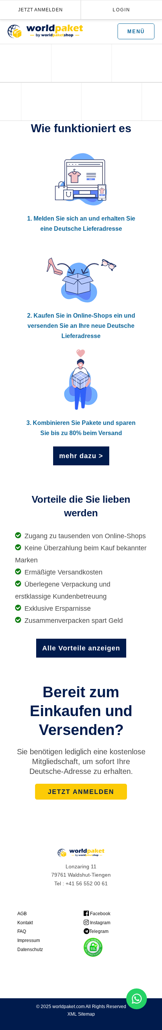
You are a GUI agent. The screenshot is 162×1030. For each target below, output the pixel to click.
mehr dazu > (81, 456)
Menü (136, 31)
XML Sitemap (81, 1014)
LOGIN (121, 9)
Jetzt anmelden (40, 9)
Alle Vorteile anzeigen (81, 648)
